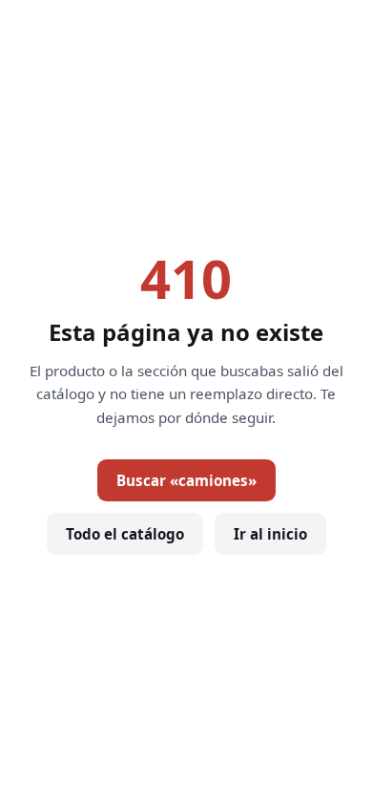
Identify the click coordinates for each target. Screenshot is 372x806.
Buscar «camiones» (186, 480)
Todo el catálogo (125, 533)
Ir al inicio (270, 533)
